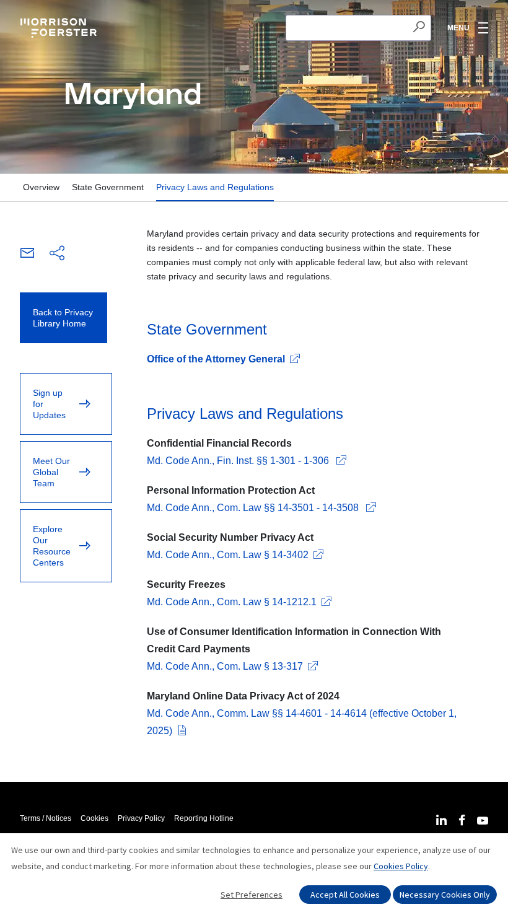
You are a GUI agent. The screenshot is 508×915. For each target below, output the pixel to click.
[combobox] (358, 28)
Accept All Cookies (345, 894)
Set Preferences (251, 894)
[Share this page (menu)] (57, 254)
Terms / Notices (45, 818)
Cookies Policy (401, 866)
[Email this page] (27, 255)
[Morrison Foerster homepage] (60, 28)
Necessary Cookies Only (445, 894)
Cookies (94, 818)
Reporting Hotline (204, 818)
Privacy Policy (141, 818)
